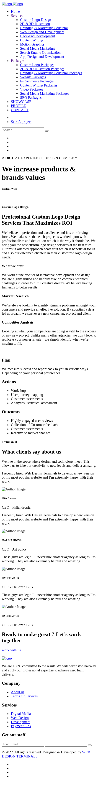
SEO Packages (30, 97)
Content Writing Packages (38, 85)
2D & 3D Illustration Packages (42, 69)
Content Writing (31, 40)
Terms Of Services (24, 696)
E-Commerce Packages (37, 81)
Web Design (20, 718)
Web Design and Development (42, 32)
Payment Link (21, 726)
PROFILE (18, 106)
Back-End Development (37, 36)
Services (17, 16)
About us (17, 692)
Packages (17, 61)
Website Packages (33, 77)
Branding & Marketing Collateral (44, 28)
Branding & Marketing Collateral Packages (51, 73)
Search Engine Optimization (40, 52)
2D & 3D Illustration (35, 24)
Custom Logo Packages (37, 65)
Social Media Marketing (37, 48)
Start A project (21, 122)
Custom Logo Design (35, 20)
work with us (11, 650)
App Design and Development (42, 57)
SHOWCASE (21, 102)
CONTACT (19, 110)
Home (15, 11)
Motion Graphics (32, 44)
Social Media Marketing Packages (44, 93)
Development (20, 722)
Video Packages (31, 89)
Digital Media (21, 714)
